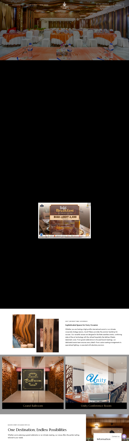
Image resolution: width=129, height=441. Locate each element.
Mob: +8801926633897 (103, 6)
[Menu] (6, 4)
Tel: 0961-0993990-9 (102, 4)
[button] (118, 5)
